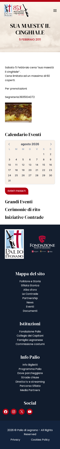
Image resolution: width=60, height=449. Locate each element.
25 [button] (16, 175)
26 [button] (23, 175)
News (30, 302)
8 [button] (43, 159)
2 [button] (50, 154)
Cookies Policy (40, 440)
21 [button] (37, 170)
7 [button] (37, 159)
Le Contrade (30, 294)
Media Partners (30, 390)
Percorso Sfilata (30, 386)
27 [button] (29, 175)
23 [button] (50, 170)
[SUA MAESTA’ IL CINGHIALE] (18, 112)
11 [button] (16, 164)
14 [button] (37, 164)
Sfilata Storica (30, 285)
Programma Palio (30, 369)
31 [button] (9, 180)
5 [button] (23, 159)
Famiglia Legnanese (30, 340)
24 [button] (9, 175)
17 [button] (9, 170)
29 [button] (43, 175)
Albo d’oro (30, 290)
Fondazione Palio (30, 331)
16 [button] (50, 164)
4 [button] (16, 159)
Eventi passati (17, 191)
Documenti (30, 311)
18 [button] (16, 170)
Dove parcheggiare (30, 373)
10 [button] (9, 164)
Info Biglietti (30, 365)
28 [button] (36, 175)
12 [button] (23, 164)
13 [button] (30, 164)
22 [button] (43, 170)
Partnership (30, 298)
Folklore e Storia (30, 281)
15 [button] (43, 164)
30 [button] (50, 175)
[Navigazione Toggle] (53, 11)
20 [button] (30, 170)
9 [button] (50, 159)
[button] (9, 144)
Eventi (30, 306)
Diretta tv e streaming (30, 382)
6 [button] (30, 159)
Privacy (15, 440)
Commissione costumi (30, 344)
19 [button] (23, 170)
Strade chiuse (30, 377)
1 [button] (43, 154)
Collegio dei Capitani (30, 336)
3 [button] (9, 159)
